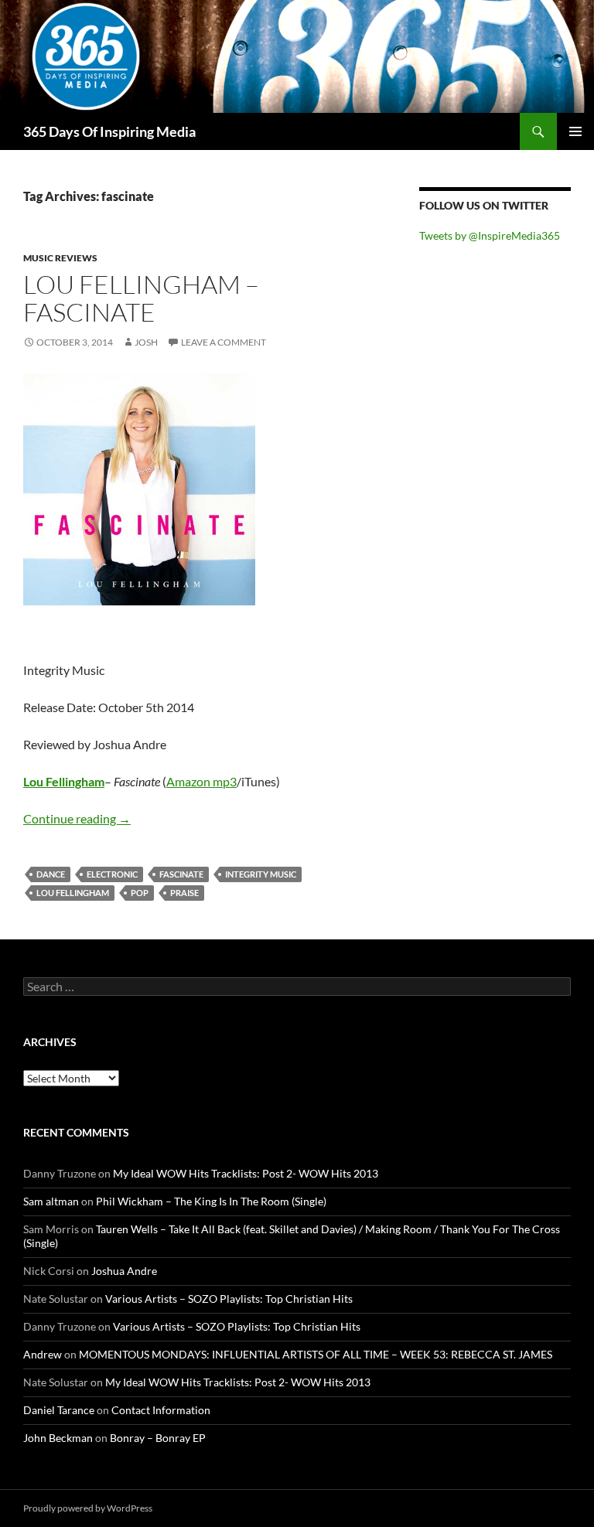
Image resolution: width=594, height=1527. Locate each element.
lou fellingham (72, 893)
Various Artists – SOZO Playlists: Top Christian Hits (229, 1298)
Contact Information (160, 1409)
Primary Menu (575, 131)
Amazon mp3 (201, 781)
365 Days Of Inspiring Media (109, 131)
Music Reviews (60, 258)
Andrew (42, 1354)
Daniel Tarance (58, 1409)
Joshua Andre (124, 1270)
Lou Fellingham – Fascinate (141, 298)
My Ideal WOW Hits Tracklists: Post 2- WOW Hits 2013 (245, 1173)
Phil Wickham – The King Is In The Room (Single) (211, 1201)
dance (50, 874)
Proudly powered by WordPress (87, 1508)
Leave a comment (223, 342)
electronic (112, 874)
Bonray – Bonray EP (158, 1437)
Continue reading (77, 818)
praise (184, 893)
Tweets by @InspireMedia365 (489, 235)
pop (139, 893)
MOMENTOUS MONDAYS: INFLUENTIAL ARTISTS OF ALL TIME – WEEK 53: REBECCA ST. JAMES (315, 1354)
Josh (146, 342)
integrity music (260, 874)
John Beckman (58, 1437)
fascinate (181, 874)
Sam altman (51, 1201)
